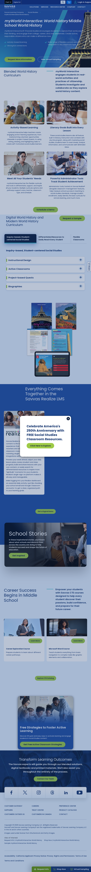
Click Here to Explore (40, 445)
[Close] (68, 418)
